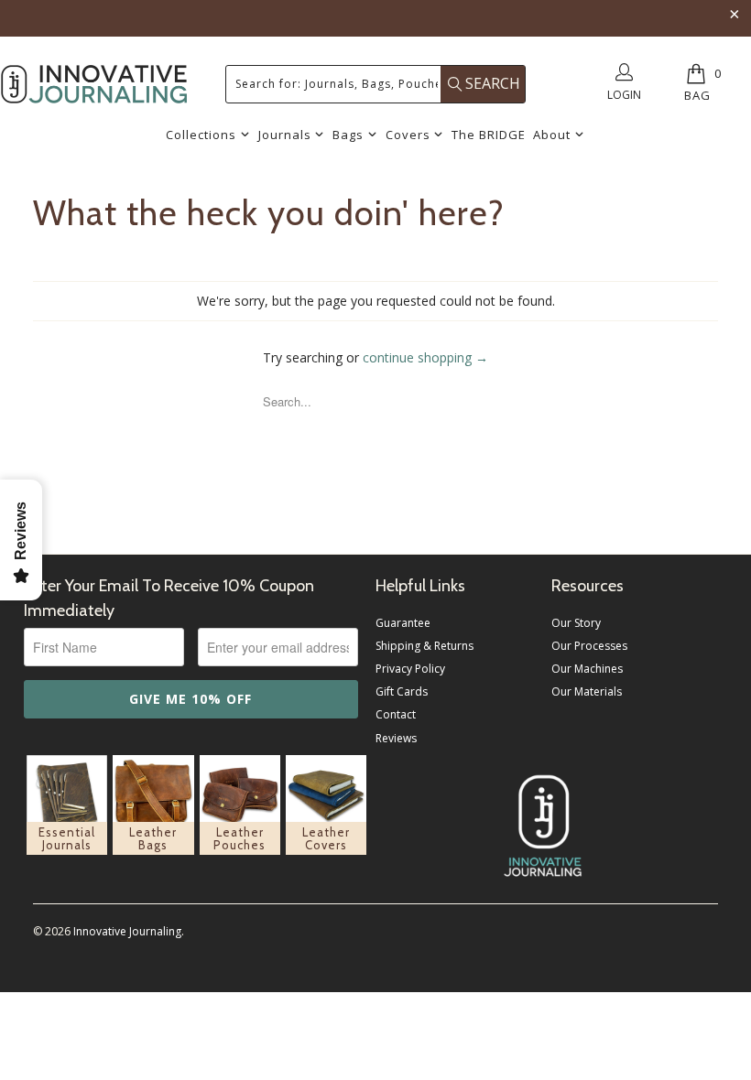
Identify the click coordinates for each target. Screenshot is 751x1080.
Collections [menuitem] (201, 134)
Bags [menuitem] (348, 134)
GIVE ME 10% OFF (190, 698)
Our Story (576, 623)
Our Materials (586, 691)
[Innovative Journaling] (94, 84)
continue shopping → (425, 357)
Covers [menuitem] (408, 134)
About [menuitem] (552, 134)
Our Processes (589, 645)
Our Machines (587, 668)
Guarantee (403, 623)
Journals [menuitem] (284, 134)
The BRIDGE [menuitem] (489, 134)
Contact (396, 714)
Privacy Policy (410, 668)
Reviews (396, 738)
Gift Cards (402, 691)
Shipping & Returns (424, 645)
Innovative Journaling (127, 931)
